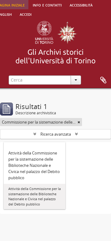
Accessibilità (81, 4)
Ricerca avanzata (55, 134)
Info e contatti (47, 4)
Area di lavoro (103, 80)
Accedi (25, 14)
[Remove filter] (79, 122)
